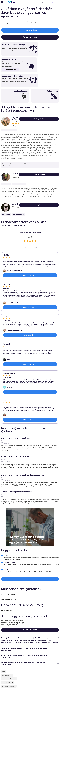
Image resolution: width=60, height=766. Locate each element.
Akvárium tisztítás (6, 610)
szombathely (6, 675)
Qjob (3, 671)
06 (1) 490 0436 (31, 37)
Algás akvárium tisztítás (8, 599)
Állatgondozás (6, 682)
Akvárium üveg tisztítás (8, 594)
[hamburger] (2, 2)
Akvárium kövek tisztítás (8, 597)
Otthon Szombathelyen (9, 679)
